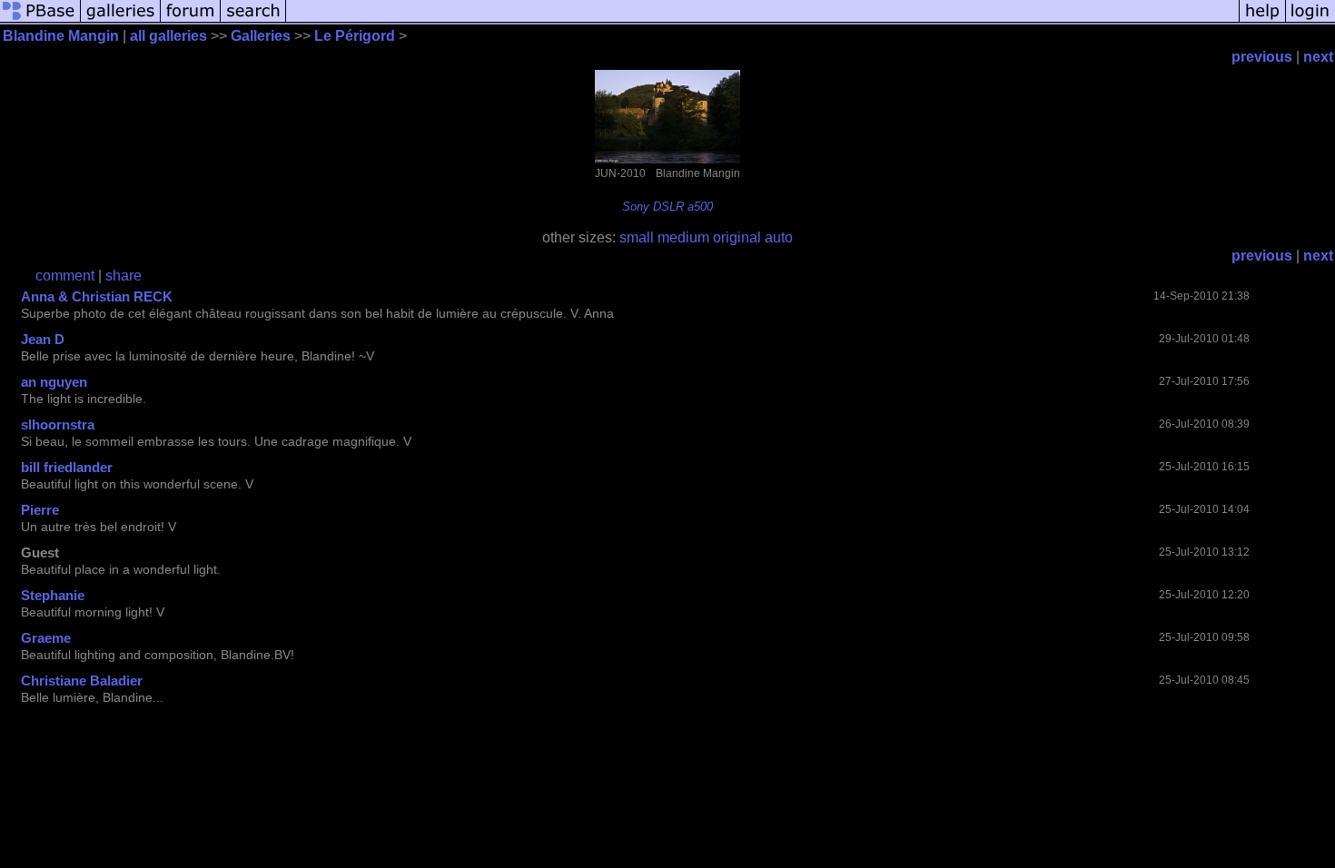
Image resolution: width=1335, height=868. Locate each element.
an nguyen (54, 382)
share (123, 275)
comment (64, 275)
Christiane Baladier (82, 680)
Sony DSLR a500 (667, 206)
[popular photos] (762, 20)
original (737, 237)
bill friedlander (67, 467)
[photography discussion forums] (191, 20)
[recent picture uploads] (121, 20)
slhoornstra (57, 424)
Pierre (40, 510)
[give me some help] (1262, 20)
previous (1261, 56)
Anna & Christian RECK (97, 296)
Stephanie (52, 595)
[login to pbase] (1310, 20)
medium (683, 237)
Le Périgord (354, 36)
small (636, 237)
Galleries (261, 36)
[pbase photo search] (253, 20)
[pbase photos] (40, 20)
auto (779, 237)
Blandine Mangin (61, 36)
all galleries (168, 36)
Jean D (42, 339)
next (1318, 56)
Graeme (46, 638)
